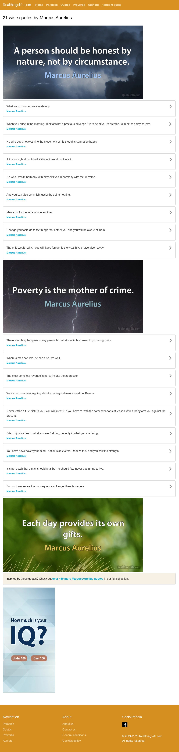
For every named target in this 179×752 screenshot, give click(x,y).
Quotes (65, 4)
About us (67, 723)
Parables (52, 4)
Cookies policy (71, 740)
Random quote (111, 4)
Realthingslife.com (17, 5)
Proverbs (79, 4)
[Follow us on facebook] (124, 724)
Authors (93, 4)
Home (39, 4)
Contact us (69, 729)
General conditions (74, 735)
